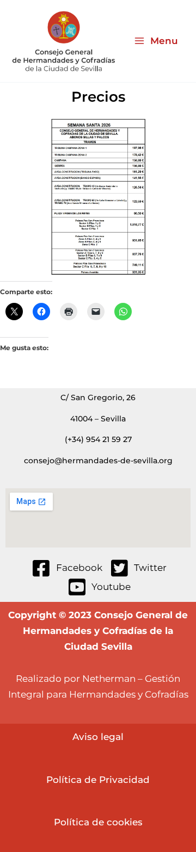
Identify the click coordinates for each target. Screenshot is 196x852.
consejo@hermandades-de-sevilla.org (98, 460)
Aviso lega (96, 736)
